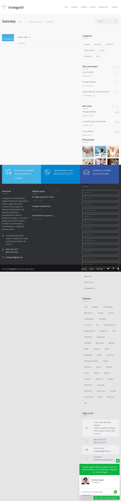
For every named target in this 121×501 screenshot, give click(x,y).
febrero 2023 (89, 228)
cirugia (111, 313)
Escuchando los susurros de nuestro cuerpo (43, 215)
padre (99, 355)
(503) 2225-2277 (100, 439)
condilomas (89, 319)
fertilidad (88, 337)
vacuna (113, 391)
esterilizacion (89, 331)
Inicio (66, 7)
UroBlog (83, 7)
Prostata (109, 44)
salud (86, 373)
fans (114, 331)
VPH (98, 56)
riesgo (98, 367)
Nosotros (74, 7)
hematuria (101, 337)
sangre (96, 373)
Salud (102, 50)
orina (107, 349)
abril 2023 (88, 216)
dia (97, 325)
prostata (87, 367)
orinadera (88, 355)
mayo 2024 (88, 198)
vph (85, 403)
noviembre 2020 (90, 240)
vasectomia (88, 397)
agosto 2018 (89, 258)
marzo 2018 (88, 282)
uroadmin (21, 43)
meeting (112, 343)
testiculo (99, 379)
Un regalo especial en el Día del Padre (43, 197)
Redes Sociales (89, 50)
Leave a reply (22, 37)
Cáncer (87, 44)
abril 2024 (88, 204)
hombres (87, 343)
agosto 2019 (89, 246)
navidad (96, 349)
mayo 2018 (88, 270)
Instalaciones (103, 7)
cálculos (87, 325)
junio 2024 (88, 192)
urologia (100, 385)
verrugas (110, 397)
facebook (103, 331)
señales (107, 373)
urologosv (100, 391)
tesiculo (87, 379)
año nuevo (88, 313)
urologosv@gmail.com (102, 451)
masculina (100, 343)
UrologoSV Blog (35, 22)
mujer (86, 349)
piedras (105, 361)
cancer (100, 313)
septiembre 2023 (90, 210)
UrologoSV (12, 269)
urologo (87, 391)
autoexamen (108, 307)
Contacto (114, 7)
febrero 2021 (89, 234)
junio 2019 (88, 252)
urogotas (88, 385)
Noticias (98, 44)
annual (95, 307)
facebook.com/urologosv (103, 460)
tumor (110, 379)
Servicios (92, 7)
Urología (88, 56)
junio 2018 (88, 264)
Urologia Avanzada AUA (41, 206)
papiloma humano (91, 361)
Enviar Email (101, 174)
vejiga (100, 397)
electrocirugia (109, 325)
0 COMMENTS (7, 39)
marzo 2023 (88, 222)
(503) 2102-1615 (100, 442)
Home (20, 22)
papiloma (109, 355)
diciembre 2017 (89, 288)
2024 (86, 307)
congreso (102, 319)
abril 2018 (88, 276)
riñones (109, 367)
